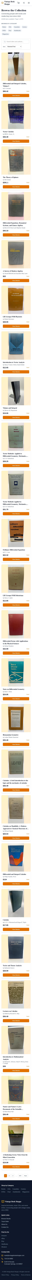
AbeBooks (4, 1244)
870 (20, 1175)
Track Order (5, 1221)
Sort (4, 46)
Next (25, 1175)
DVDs (4, 30)
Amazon (4, 1235)
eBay (3, 1238)
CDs (10, 27)
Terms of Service (25, 1275)
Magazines (5, 34)
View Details (16, 95)
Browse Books (6, 1218)
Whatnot (4, 1247)
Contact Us (4, 1227)
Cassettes (17, 27)
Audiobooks (17, 30)
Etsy (2, 1241)
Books (4, 27)
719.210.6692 (8, 1258)
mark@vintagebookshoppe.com (14, 1255)
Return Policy (5, 1275)
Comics (24, 27)
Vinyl (10, 30)
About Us (4, 1224)
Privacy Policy (15, 1275)
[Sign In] (24, 2)
